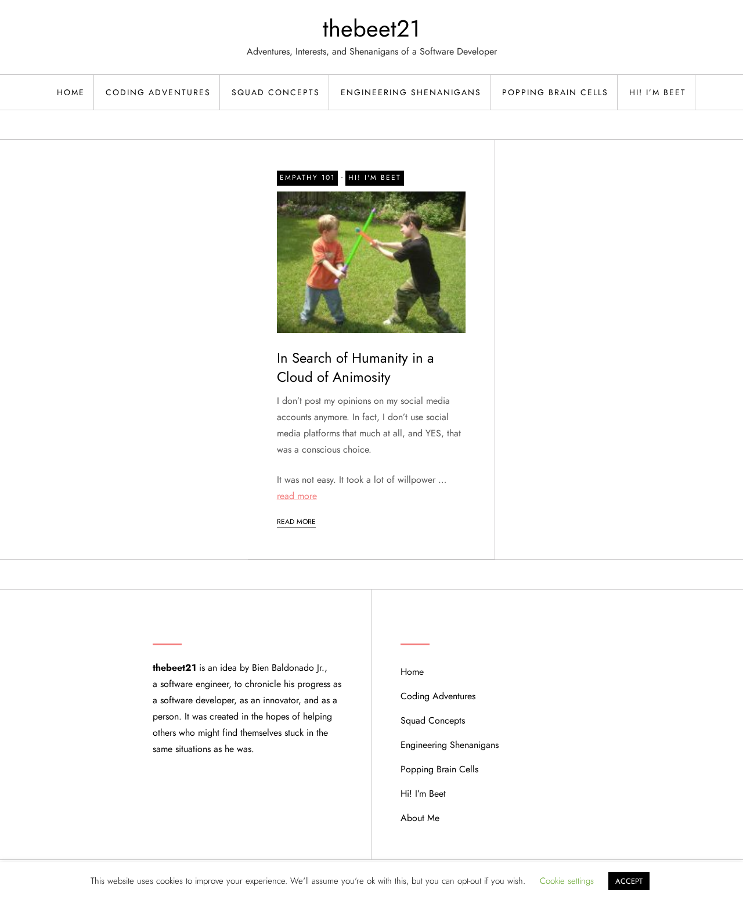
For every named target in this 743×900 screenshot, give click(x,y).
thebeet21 (371, 28)
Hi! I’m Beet (657, 92)
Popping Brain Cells (555, 92)
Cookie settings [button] (567, 880)
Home (71, 92)
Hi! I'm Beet (374, 177)
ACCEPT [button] (629, 881)
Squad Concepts (276, 92)
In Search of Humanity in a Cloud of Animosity (355, 368)
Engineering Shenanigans (411, 92)
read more (297, 496)
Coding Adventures (158, 92)
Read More (296, 521)
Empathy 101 (307, 177)
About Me (420, 818)
